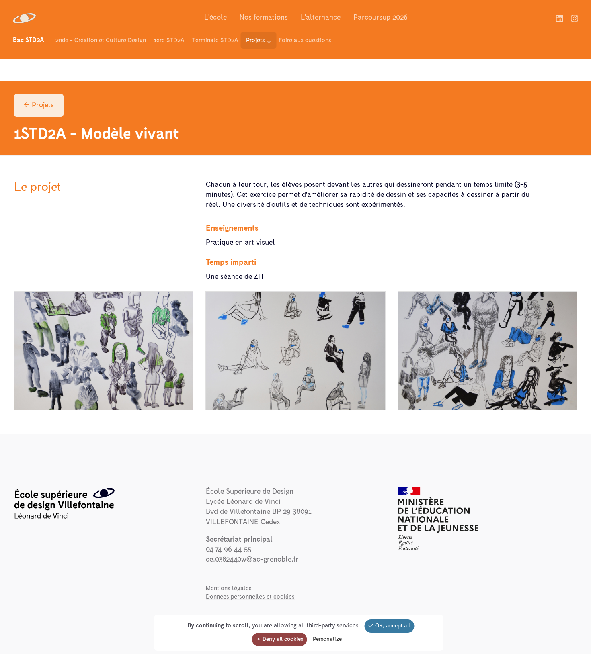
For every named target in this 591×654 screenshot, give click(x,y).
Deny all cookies (282, 639)
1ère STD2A (169, 40)
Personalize (327, 639)
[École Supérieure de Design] (25, 18)
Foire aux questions (305, 40)
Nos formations (264, 17)
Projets (255, 40)
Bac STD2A (28, 40)
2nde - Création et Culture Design (100, 40)
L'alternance (321, 17)
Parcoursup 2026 (380, 17)
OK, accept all (391, 626)
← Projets (39, 105)
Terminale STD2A (215, 40)
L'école (215, 17)
